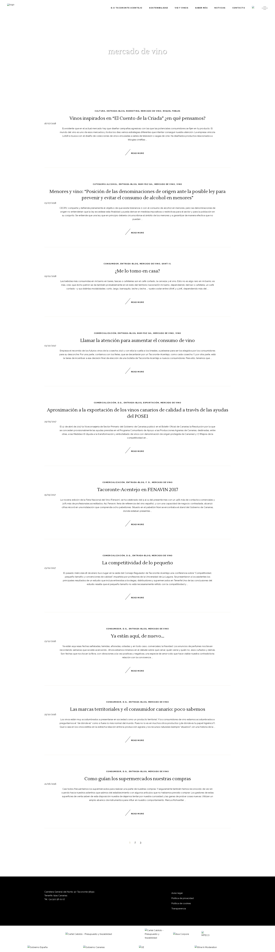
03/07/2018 (50, 203)
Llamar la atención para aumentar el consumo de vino (137, 340)
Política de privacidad (182, 898)
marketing (132, 111)
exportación (151, 403)
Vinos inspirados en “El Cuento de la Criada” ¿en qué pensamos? (137, 118)
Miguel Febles (171, 111)
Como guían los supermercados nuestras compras (137, 779)
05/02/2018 (50, 276)
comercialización (105, 333)
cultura (100, 111)
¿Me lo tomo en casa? (137, 271)
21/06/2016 (50, 784)
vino (179, 184)
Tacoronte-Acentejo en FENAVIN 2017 (137, 490)
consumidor (111, 264)
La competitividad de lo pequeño (137, 563)
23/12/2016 (50, 641)
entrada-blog (116, 111)
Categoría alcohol (105, 184)
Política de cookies (181, 903)
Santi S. (166, 264)
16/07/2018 (50, 123)
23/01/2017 (50, 568)
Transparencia (178, 908)
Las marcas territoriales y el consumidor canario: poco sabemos (137, 709)
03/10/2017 (50, 345)
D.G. (120, 403)
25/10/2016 (50, 714)
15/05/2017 (50, 495)
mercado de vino (151, 111)
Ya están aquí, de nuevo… (137, 636)
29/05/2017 (50, 421)
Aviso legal (177, 893)
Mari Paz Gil (145, 184)
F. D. (148, 482)
